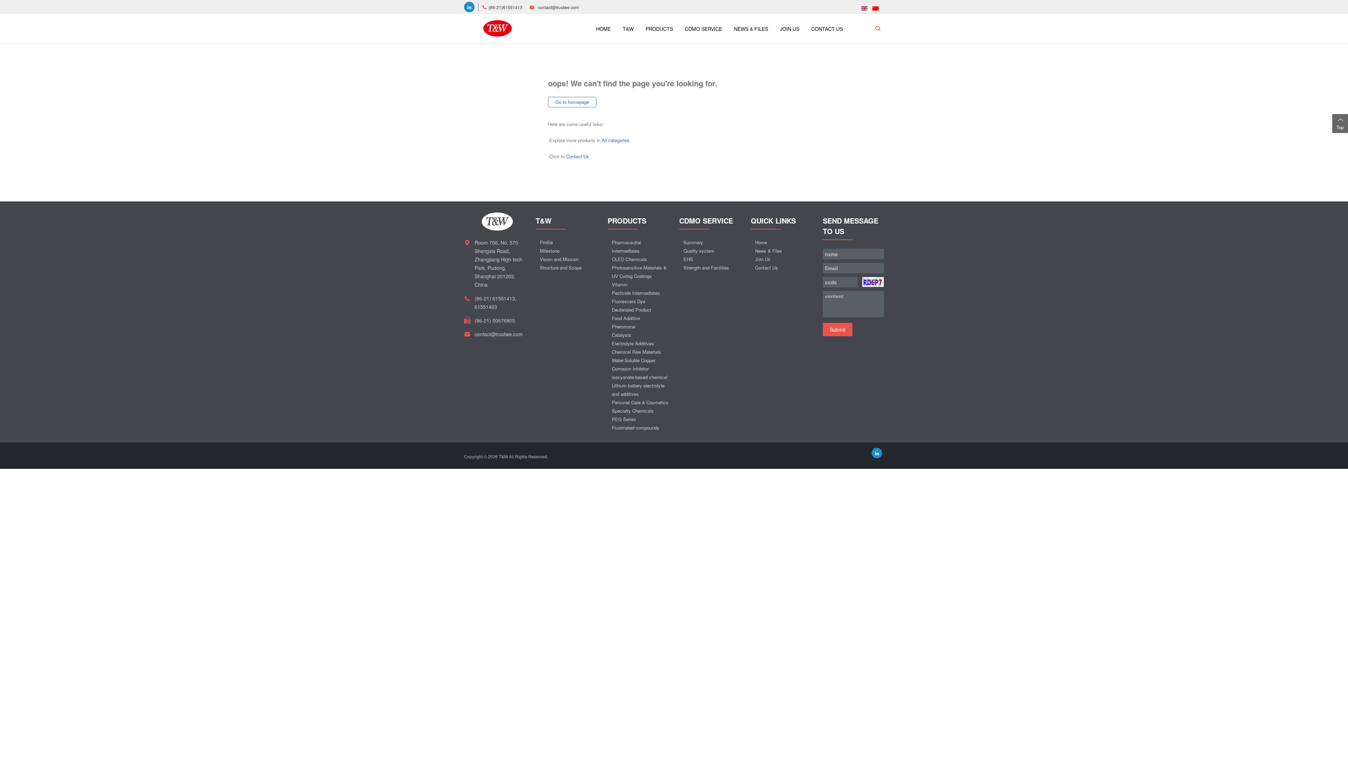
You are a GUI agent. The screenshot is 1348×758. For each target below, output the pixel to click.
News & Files (768, 250)
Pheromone (623, 326)
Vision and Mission (559, 259)
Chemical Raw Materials (636, 351)
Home (761, 242)
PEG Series (624, 419)
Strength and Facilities (706, 267)
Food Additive (626, 318)
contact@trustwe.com (558, 7)
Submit (837, 329)
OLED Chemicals (629, 259)
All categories (615, 140)
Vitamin (619, 284)
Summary (693, 242)
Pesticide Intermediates (636, 293)
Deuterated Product (631, 309)
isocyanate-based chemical (639, 377)
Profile (546, 242)
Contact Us (577, 156)
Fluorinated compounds (635, 427)
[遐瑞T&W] (497, 27)
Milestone (550, 250)
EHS (688, 259)
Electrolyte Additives (633, 343)
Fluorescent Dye (628, 301)
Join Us (763, 259)
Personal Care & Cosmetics (640, 402)
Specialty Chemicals (633, 410)
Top (1340, 127)
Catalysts (621, 335)
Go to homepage (572, 102)
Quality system (698, 250)
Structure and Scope (561, 267)
